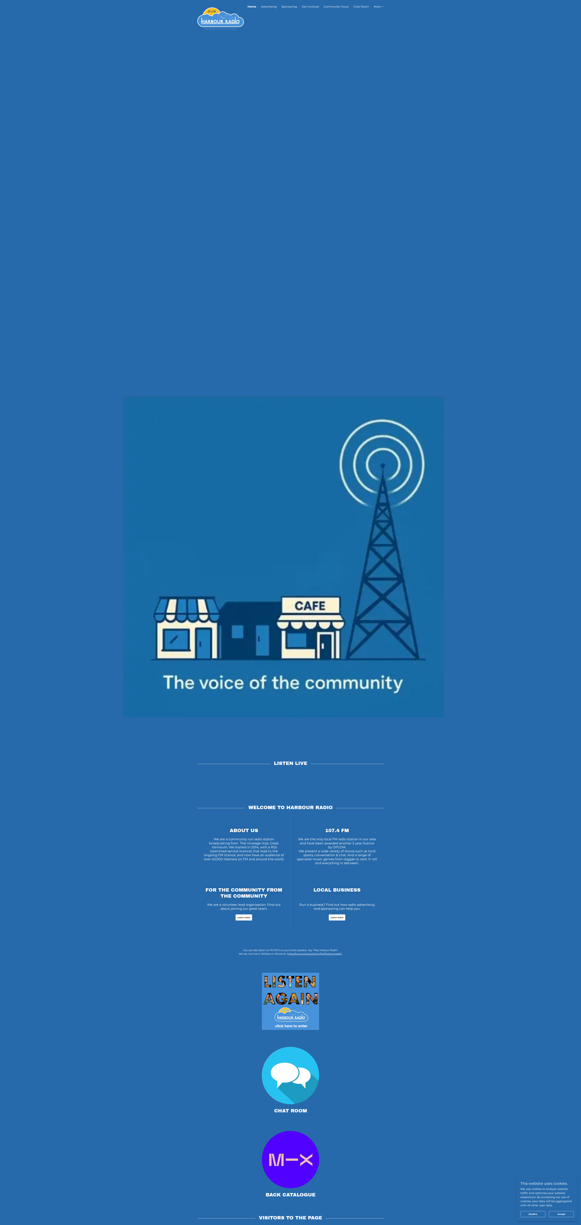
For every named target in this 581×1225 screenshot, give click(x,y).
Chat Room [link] (361, 6)
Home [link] (252, 6)
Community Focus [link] (336, 6)
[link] (220, 5)
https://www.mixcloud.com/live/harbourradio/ (314, 953)
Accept (561, 1214)
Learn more (243, 917)
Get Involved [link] (310, 6)
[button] (379, 6)
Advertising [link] (269, 6)
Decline (533, 1214)
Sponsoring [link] (289, 6)
